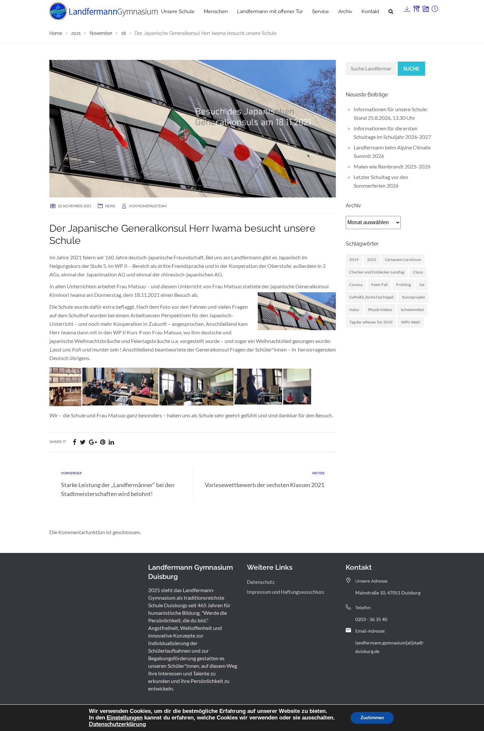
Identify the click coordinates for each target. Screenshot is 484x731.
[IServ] (406, 7)
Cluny (418, 272)
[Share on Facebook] (74, 442)
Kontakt (370, 11)
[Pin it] (102, 442)
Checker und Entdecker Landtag (376, 272)
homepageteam (152, 206)
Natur (354, 309)
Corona (356, 284)
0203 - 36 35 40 (371, 619)
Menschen (216, 11)
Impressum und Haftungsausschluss (285, 592)
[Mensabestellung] (415, 7)
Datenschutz (261, 582)
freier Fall (379, 284)
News (110, 206)
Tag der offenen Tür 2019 (370, 322)
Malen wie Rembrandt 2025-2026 (392, 166)
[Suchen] (391, 11)
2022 (371, 259)
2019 (354, 259)
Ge (421, 284)
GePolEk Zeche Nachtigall (371, 297)
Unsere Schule (178, 11)
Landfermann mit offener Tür (270, 11)
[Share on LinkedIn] (111, 442)
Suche (411, 68)
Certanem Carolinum (403, 259)
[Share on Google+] (93, 442)
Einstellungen (125, 717)
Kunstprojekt (413, 297)
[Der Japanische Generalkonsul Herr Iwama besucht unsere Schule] (192, 128)
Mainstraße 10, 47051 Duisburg (387, 592)
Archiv (345, 11)
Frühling (403, 284)
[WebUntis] (425, 7)
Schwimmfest (412, 309)
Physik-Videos (380, 309)
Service (320, 11)
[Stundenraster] (434, 7)
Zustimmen (372, 718)
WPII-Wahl (410, 322)
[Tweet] (83, 442)
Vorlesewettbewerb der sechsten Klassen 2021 (264, 484)
